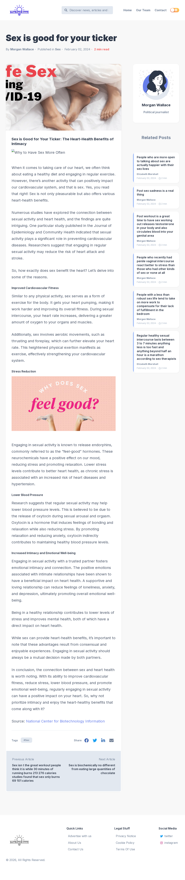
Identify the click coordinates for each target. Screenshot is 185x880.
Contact (161, 10)
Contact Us (75, 849)
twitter (168, 836)
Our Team (143, 10)
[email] (111, 741)
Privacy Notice (126, 836)
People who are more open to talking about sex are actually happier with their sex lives (156, 163)
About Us (74, 843)
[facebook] (86, 741)
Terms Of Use (125, 849)
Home (127, 10)
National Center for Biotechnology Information (65, 721)
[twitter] (95, 741)
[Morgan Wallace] (156, 83)
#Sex (26, 740)
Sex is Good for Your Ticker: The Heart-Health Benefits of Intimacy (63, 141)
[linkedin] (103, 741)
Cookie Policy (125, 843)
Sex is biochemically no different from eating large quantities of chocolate (92, 769)
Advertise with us (79, 836)
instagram (171, 843)
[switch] (174, 10)
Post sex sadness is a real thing (155, 192)
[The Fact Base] (25, 840)
